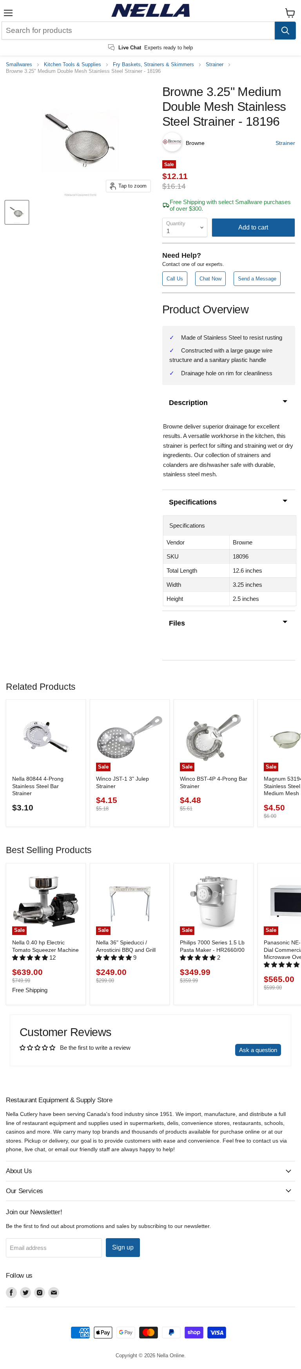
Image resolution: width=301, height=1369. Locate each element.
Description (188, 403)
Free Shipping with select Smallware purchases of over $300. (230, 205)
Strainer (214, 64)
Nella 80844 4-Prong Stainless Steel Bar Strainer (37, 786)
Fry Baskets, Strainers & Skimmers (153, 64)
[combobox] (138, 31)
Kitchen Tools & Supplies (72, 64)
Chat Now (210, 279)
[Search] (285, 31)
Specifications (193, 502)
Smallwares (19, 64)
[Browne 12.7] (17, 212)
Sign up (123, 1247)
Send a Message (257, 279)
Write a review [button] (209, 1050)
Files (177, 623)
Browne (195, 143)
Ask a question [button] (258, 1050)
